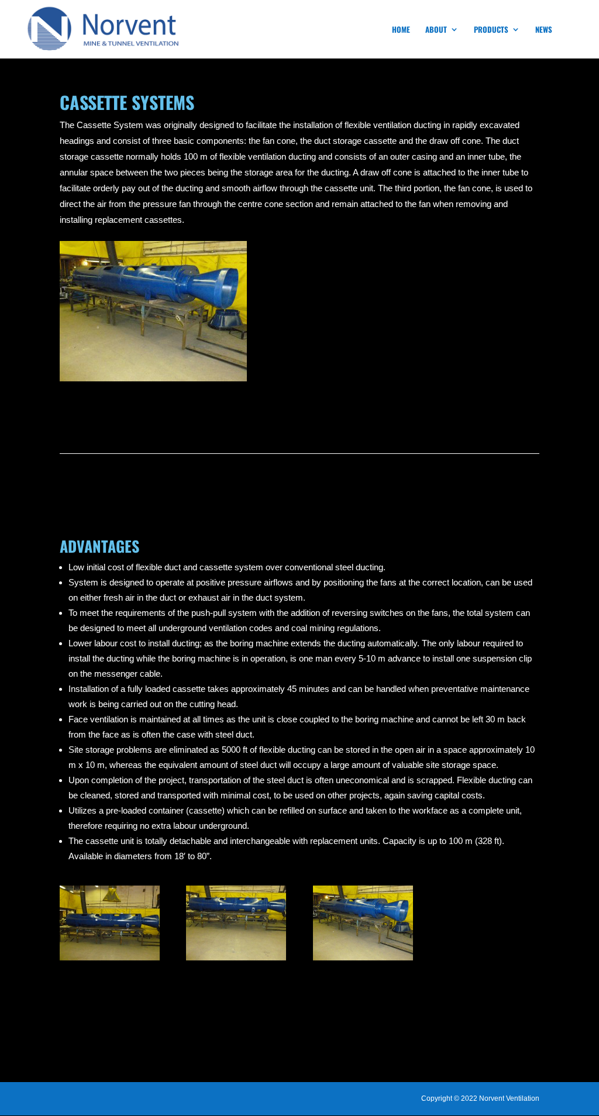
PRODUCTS (491, 30)
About (436, 30)
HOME (401, 30)
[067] (363, 960)
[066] (236, 960)
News (543, 30)
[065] (110, 960)
